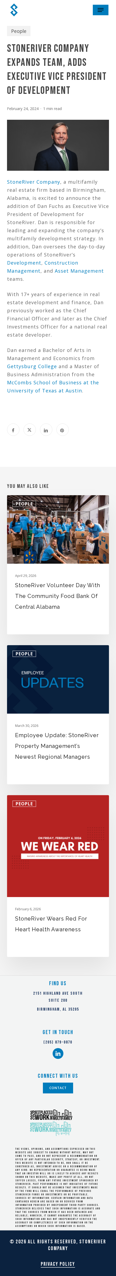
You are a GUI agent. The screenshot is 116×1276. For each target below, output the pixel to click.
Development (24, 262)
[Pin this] (62, 429)
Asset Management (79, 271)
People (18, 31)
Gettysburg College (32, 366)
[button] (100, 10)
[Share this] (13, 429)
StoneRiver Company (33, 182)
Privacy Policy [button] (58, 1264)
